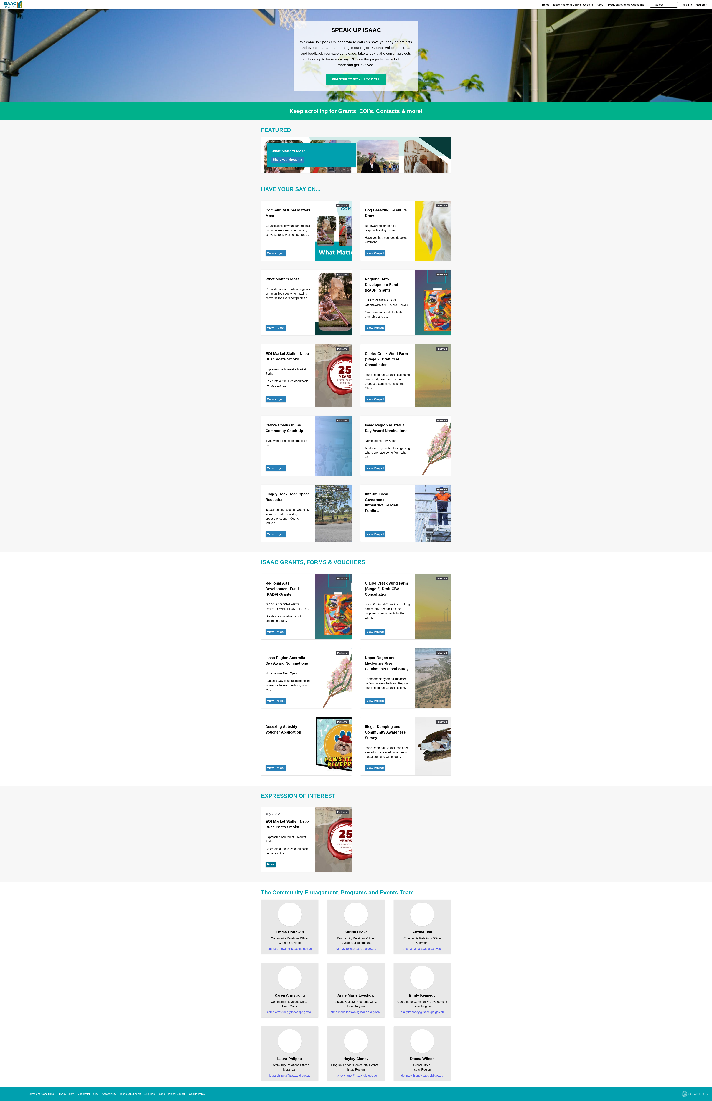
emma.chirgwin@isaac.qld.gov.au (290, 948)
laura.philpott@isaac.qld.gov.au (289, 1075)
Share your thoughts (287, 159)
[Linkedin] (11, 1094)
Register (701, 4)
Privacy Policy (65, 1093)
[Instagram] (16, 1094)
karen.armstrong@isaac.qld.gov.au (290, 1012)
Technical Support (130, 1093)
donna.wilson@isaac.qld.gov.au (422, 1075)
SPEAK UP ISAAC (356, 30)
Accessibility (109, 1093)
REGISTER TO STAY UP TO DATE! (356, 79)
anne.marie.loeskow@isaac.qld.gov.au (356, 1012)
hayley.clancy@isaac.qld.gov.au (356, 1075)
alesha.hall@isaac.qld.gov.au (422, 948)
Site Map (149, 1093)
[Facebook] (6, 1094)
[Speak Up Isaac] (74, 4)
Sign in (687, 4)
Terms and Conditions (41, 1093)
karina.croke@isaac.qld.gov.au (356, 948)
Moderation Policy (87, 1093)
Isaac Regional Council (172, 1093)
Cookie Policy (197, 1093)
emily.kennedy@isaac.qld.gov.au (422, 1012)
